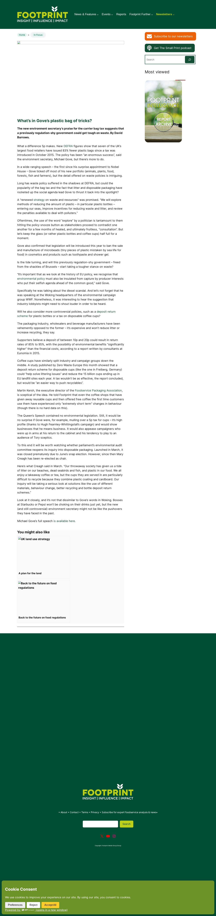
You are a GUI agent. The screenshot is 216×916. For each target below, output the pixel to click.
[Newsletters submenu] (173, 14)
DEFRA (68, 146)
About (64, 812)
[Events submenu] (112, 14)
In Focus (38, 34)
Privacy (95, 812)
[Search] (189, 59)
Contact (74, 812)
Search (127, 823)
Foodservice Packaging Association (98, 390)
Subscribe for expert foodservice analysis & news (129, 812)
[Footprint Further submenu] (152, 14)
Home (22, 34)
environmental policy (31, 278)
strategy (39, 199)
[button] (170, 36)
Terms (84, 812)
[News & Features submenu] (98, 14)
